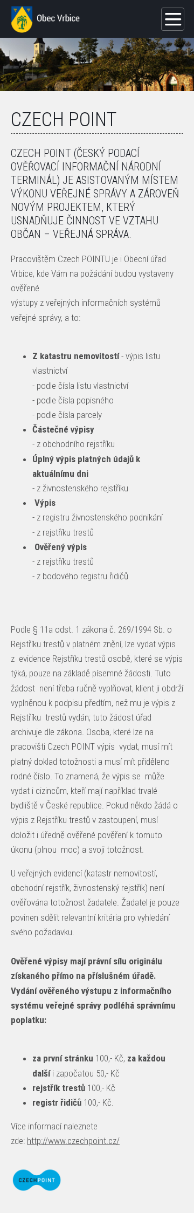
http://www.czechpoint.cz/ (73, 1140)
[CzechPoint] (37, 1180)
